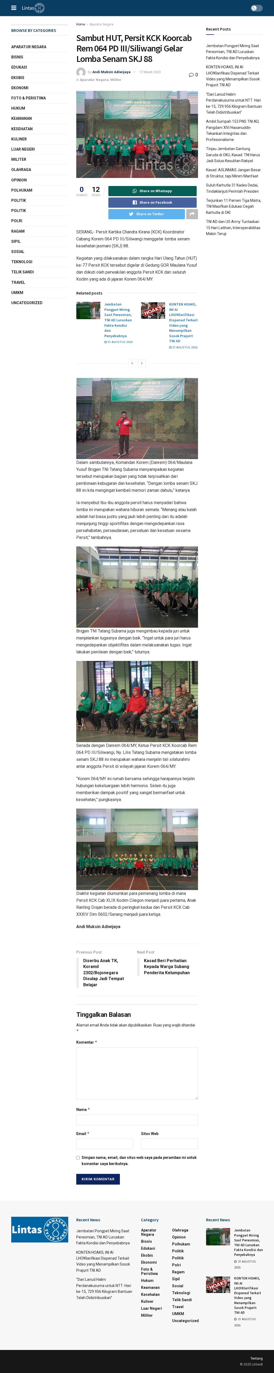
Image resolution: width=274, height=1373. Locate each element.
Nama (83, 1109)
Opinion (19, 180)
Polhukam (21, 190)
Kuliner (19, 139)
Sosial (17, 252)
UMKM (17, 293)
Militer (115, 80)
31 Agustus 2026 (120, 342)
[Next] (142, 363)
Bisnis (17, 57)
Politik (18, 200)
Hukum (18, 108)
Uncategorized (27, 303)
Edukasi (19, 67)
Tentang (256, 1358)
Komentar (86, 1042)
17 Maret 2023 (150, 72)
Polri (16, 221)
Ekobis (17, 78)
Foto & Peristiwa (28, 98)
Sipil (16, 241)
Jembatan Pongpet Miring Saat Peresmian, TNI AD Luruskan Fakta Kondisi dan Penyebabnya (118, 320)
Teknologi (21, 262)
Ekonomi (19, 88)
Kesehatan (22, 129)
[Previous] (132, 363)
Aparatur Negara (101, 24)
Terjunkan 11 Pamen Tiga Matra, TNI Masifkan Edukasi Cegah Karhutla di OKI (233, 206)
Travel (18, 282)
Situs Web (149, 1134)
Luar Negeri (23, 149)
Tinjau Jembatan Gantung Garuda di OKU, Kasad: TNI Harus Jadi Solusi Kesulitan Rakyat (233, 155)
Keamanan (21, 118)
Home (80, 24)
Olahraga (21, 170)
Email (83, 1133)
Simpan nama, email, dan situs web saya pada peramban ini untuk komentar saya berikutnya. (139, 1160)
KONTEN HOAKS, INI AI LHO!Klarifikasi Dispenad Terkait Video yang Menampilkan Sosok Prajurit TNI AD (183, 322)
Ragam (18, 231)
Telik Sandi (22, 272)
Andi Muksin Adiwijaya (111, 72)
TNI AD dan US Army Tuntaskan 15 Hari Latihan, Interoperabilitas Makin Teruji (233, 227)
